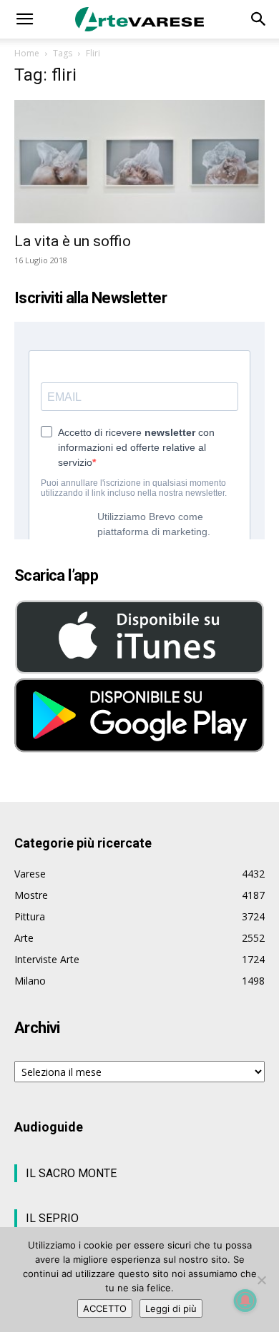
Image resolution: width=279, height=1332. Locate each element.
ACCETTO (105, 1308)
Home (26, 53)
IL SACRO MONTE (71, 1173)
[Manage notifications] (245, 1300)
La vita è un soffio (72, 241)
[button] (24, 19)
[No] (261, 1280)
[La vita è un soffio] (139, 161)
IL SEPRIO (52, 1218)
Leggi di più (171, 1308)
